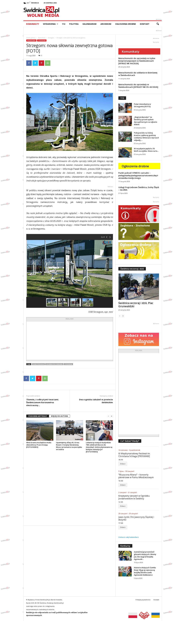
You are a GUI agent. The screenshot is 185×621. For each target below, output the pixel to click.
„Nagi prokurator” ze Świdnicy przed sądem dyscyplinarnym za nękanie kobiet (145, 121)
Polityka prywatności (143, 600)
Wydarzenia (49, 24)
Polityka (74, 24)
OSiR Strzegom (38, 364)
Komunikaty (32, 24)
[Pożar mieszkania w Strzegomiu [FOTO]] (125, 108)
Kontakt (144, 24)
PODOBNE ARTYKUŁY (37, 416)
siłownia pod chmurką (54, 364)
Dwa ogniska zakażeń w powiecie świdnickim (96, 401)
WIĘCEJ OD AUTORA (59, 416)
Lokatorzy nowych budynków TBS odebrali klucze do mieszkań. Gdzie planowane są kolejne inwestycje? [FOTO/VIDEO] (99, 447)
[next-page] (111, 416)
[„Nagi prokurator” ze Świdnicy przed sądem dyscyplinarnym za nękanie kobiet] (125, 121)
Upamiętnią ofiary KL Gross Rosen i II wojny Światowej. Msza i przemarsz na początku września (69, 446)
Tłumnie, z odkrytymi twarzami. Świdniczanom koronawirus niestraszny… (42, 402)
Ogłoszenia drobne (125, 24)
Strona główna (30, 38)
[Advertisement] (69, 341)
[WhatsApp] (47, 63)
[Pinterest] (41, 63)
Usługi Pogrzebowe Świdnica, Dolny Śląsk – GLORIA (138, 188)
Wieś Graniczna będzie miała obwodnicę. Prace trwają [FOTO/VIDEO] (38, 444)
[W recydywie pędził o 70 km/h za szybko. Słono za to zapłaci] (125, 152)
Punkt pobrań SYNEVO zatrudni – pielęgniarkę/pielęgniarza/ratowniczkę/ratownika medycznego (138, 175)
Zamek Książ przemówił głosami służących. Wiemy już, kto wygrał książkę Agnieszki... (145, 555)
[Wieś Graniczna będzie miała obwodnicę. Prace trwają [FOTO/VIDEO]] (39, 430)
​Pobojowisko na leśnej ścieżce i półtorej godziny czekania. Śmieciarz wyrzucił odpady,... (146, 136)
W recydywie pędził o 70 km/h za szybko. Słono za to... (146, 149)
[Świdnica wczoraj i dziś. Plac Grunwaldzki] (138, 286)
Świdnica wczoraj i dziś (132, 268)
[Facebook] (29, 63)
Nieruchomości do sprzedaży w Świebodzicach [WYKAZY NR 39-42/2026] (138, 85)
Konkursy (125, 545)
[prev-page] (108, 416)
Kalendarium (89, 24)
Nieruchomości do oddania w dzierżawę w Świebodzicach (137, 74)
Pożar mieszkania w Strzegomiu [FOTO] (142, 105)
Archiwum (105, 24)
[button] (158, 24)
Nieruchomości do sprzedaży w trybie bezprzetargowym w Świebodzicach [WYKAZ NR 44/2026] (136, 61)
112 (63, 24)
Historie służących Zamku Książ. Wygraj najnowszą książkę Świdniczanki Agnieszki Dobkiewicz (145, 571)
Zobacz (122, 464)
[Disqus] (70, 489)
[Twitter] (35, 63)
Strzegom (51, 38)
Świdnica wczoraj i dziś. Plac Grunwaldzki (135, 304)
